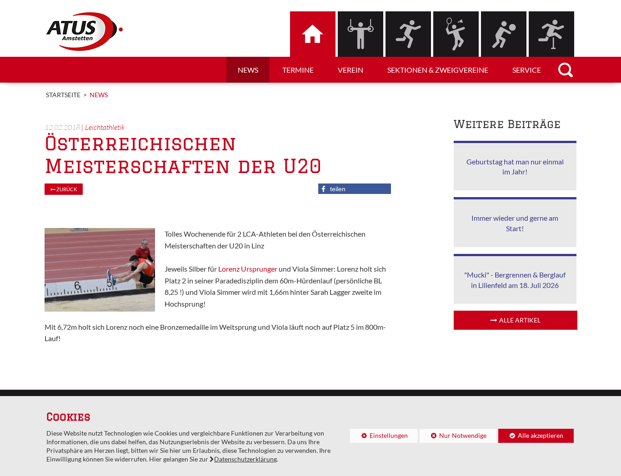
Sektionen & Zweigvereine (437, 69)
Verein (350, 69)
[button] (354, 188)
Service (526, 69)
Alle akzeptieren (530, 435)
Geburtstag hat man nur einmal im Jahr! (515, 166)
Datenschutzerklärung (245, 459)
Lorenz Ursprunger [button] (247, 268)
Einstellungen (379, 437)
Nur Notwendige (453, 437)
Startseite (63, 95)
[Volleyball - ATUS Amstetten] (503, 34)
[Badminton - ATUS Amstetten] (456, 34)
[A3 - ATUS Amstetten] (408, 34)
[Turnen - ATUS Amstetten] (360, 34)
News (248, 69)
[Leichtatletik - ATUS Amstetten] (551, 34)
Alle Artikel (520, 320)
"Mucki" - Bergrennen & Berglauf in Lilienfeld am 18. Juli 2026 (515, 279)
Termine (298, 69)
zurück (66, 189)
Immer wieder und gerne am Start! (514, 222)
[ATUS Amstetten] (313, 34)
